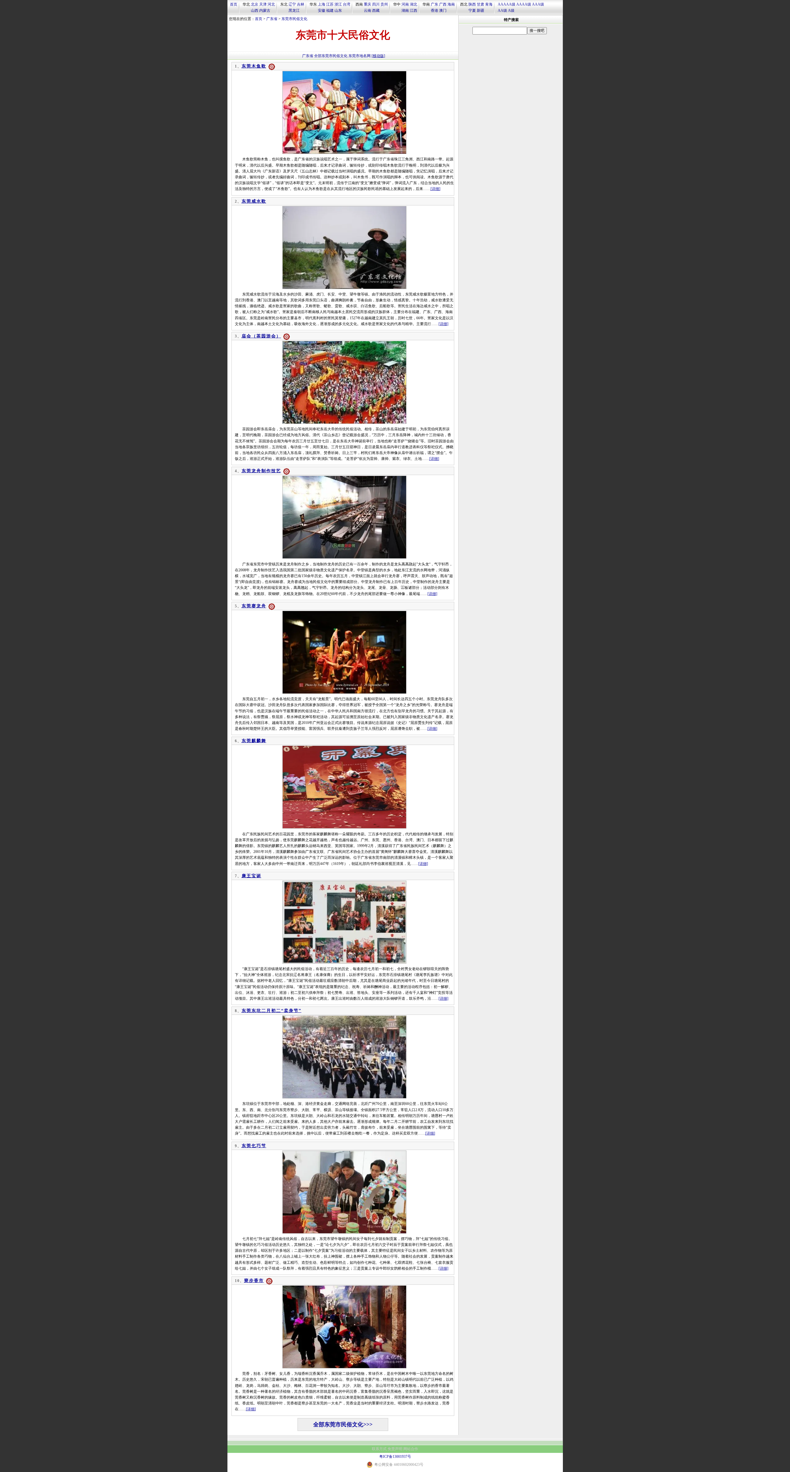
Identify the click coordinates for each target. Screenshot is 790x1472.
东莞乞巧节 (254, 1145)
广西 (443, 4)
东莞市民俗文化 (294, 19)
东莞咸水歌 (254, 201)
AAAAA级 (506, 4)
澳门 (443, 10)
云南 (367, 10)
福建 (330, 10)
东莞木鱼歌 (254, 66)
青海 (489, 4)
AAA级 (538, 4)
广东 (434, 4)
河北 (271, 4)
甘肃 (480, 4)
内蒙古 (264, 10)
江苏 (330, 4)
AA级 (502, 10)
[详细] (435, 189)
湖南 (405, 10)
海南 (451, 4)
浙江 (338, 4)
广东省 (271, 19)
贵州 (384, 4)
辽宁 (292, 4)
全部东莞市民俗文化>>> (342, 1424)
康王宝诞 (251, 876)
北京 (254, 4)
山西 (254, 10)
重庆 (367, 4)
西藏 (376, 10)
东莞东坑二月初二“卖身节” (271, 1010)
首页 (233, 4)
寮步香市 (254, 1280)
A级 (511, 10)
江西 (413, 10)
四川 (376, 4)
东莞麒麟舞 (254, 740)
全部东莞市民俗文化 (330, 56)
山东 (338, 10)
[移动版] (378, 56)
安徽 (321, 10)
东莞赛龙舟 (254, 606)
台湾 (346, 4)
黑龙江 (294, 10)
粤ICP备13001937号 (395, 1456)
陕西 (472, 4)
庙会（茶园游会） (261, 336)
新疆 (480, 10)
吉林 (300, 4)
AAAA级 (523, 4)
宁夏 (472, 10)
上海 (321, 4)
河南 (405, 4)
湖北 (413, 4)
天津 (263, 4)
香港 (434, 10)
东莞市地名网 (359, 56)
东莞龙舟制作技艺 (261, 471)
